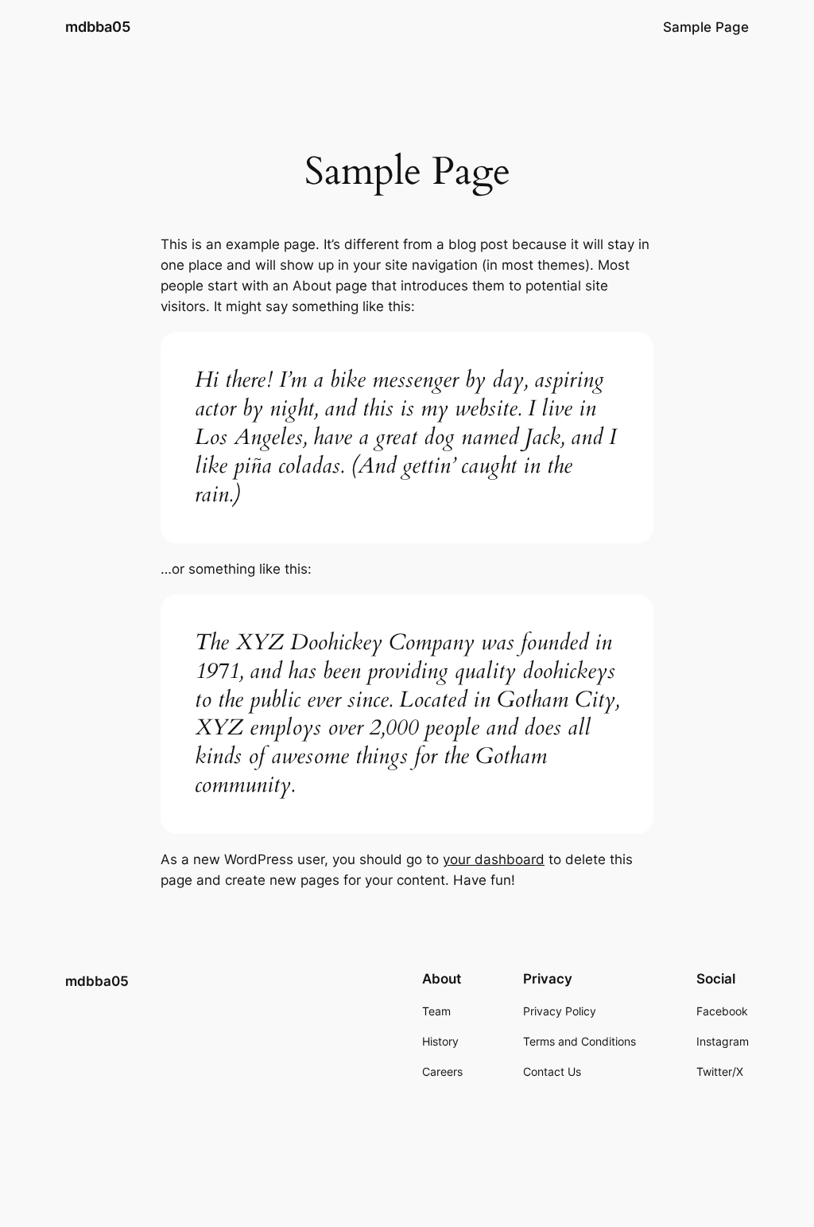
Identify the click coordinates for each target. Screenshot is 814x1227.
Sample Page (706, 27)
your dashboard (494, 859)
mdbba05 (97, 26)
